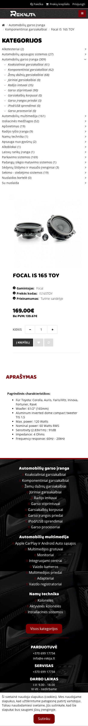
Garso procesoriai (45, 527)
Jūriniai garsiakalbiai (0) (22, 80)
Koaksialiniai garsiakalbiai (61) (27, 64)
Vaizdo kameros (45, 566)
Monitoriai (45, 555)
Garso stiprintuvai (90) (21, 90)
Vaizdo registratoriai (45, 584)
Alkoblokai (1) (11, 147)
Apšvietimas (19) (13, 126)
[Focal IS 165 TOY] (45, 231)
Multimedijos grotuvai (45, 549)
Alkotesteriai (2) (13, 49)
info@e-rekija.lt (44, 658)
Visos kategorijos (44, 628)
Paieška (38, 4)
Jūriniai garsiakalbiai (45, 492)
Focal (39, 288)
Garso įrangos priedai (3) (22, 100)
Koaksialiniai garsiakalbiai (45, 474)
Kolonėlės (45, 600)
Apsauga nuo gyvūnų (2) (19, 142)
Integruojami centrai (45, 560)
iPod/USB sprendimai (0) (22, 106)
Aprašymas (21, 377)
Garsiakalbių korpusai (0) (23, 95)
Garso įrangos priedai (45, 515)
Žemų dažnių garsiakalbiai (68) (26, 75)
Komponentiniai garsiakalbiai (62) (29, 70)
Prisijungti (78, 4)
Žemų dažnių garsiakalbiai (45, 486)
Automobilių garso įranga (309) (24, 59)
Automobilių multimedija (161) (23, 116)
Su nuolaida (10, 183)
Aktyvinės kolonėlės (45, 606)
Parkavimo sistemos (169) (20, 157)
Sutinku (44, 718)
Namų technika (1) (15, 136)
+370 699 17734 (44, 672)
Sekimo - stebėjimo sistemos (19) (25, 172)
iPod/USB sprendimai (45, 521)
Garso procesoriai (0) (20, 111)
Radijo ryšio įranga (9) (17, 131)
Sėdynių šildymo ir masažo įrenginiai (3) (30, 167)
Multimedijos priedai (45, 572)
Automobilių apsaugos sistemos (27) (27, 54)
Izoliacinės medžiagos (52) (20, 121)
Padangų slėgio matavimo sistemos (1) (29, 162)
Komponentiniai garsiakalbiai (26, 29)
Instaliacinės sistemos (45, 612)
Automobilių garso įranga (27, 25)
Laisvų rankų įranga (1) (18, 152)
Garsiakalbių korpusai (45, 509)
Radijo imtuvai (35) (18, 85)
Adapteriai (45, 578)
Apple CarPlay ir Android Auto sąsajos (45, 543)
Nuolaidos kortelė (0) (16, 178)
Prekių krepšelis (59, 4)
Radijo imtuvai (45, 498)
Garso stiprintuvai (45, 503)
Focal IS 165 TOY (62, 29)
